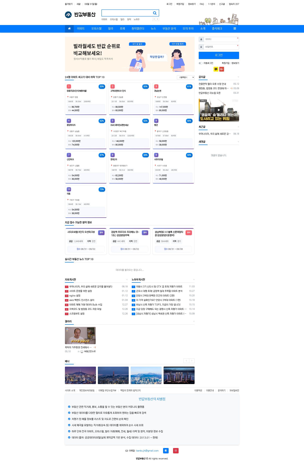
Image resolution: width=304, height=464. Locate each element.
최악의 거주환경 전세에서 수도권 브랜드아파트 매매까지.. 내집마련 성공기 (79, 347)
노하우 (136, 19)
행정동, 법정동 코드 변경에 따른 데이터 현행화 (214, 88)
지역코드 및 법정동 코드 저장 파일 (83, 309)
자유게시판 (70, 279)
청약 (129, 19)
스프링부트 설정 (75, 313)
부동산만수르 (90, 351)
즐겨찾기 (69, 4)
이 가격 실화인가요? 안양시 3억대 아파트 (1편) (157, 300)
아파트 (104, 19)
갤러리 (68, 321)
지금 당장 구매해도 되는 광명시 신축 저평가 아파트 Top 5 (160, 309)
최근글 (202, 126)
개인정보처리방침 (86, 390)
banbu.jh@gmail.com (147, 450)
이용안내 (210, 390)
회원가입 (180, 4)
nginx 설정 (73, 295)
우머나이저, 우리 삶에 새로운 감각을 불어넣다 (89, 286)
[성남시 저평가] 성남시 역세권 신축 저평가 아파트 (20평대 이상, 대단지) (160, 313)
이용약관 (198, 390)
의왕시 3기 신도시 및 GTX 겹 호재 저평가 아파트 (157, 286)
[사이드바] (234, 29)
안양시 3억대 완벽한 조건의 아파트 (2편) (154, 295)
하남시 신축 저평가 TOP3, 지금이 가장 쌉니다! (156, 304)
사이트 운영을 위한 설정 (79, 291)
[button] (74, 54)
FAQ (202, 4)
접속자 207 (234, 4)
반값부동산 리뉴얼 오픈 (210, 93)
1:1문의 (211, 4)
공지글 (202, 77)
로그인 (169, 4)
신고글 (222, 4)
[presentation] (186, 360)
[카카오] (216, 69)
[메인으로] (69, 29)
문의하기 (221, 390)
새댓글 (202, 141)
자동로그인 (208, 63)
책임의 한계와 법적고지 (130, 390)
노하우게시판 (138, 279)
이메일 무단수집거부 (107, 390)
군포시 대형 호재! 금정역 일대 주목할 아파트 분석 (157, 291)
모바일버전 (234, 390)
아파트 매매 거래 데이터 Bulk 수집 (84, 304)
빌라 (122, 19)
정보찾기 (192, 4)
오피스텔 (114, 19)
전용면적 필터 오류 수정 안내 (212, 84)
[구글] (221, 69)
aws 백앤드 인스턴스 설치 (80, 300)
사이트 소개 (70, 390)
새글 (78, 4)
